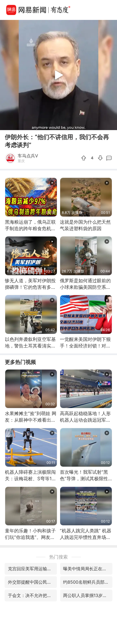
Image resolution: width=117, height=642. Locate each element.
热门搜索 (58, 557)
